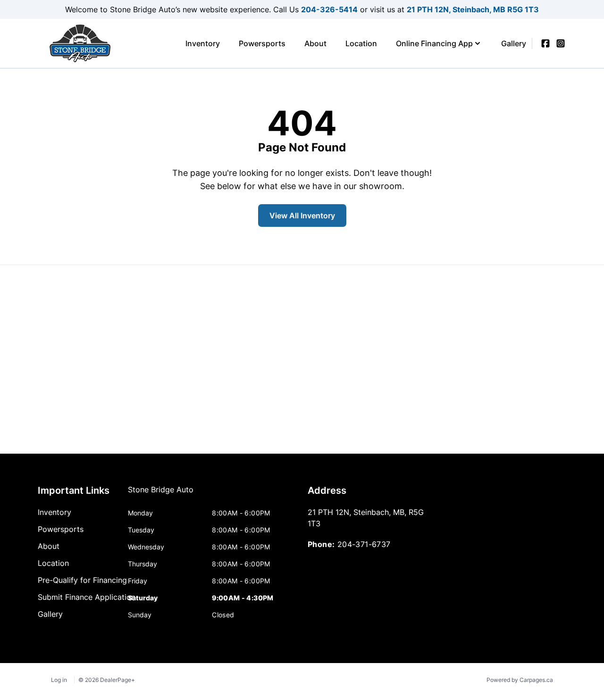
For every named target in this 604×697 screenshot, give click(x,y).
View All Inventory (302, 215)
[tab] (160, 494)
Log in (59, 679)
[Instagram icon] (560, 43)
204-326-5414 (329, 9)
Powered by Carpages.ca (520, 679)
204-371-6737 (364, 544)
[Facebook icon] (545, 43)
